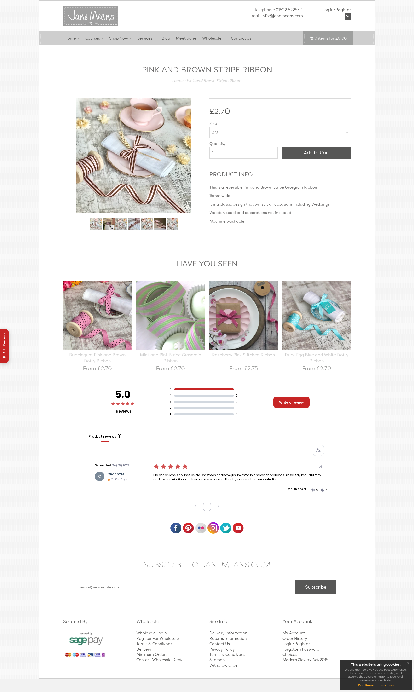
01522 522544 (289, 9)
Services (144, 38)
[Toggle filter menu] (318, 450)
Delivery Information (228, 632)
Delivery (143, 649)
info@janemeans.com (282, 15)
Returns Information (228, 638)
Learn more (386, 685)
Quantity (217, 143)
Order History (294, 638)
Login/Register (296, 643)
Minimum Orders (151, 654)
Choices (289, 654)
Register (343, 9)
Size (213, 123)
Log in (328, 9)
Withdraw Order (224, 665)
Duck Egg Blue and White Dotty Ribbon (317, 358)
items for (331, 38)
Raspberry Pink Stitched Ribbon (243, 355)
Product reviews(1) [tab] (105, 436)
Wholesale (212, 38)
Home (70, 38)
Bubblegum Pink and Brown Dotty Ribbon (97, 358)
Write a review (291, 402)
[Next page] (218, 506)
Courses (92, 38)
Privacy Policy (222, 649)
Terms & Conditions (154, 643)
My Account (293, 632)
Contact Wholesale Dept (159, 659)
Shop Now (118, 38)
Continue (366, 685)
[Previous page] (195, 506)
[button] (314, 490)
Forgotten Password (300, 649)
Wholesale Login (151, 632)
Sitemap (217, 659)
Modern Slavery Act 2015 (305, 659)
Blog (166, 38)
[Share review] (321, 467)
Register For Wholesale (157, 638)
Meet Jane (186, 38)
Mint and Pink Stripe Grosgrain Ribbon (170, 358)
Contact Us (241, 38)
